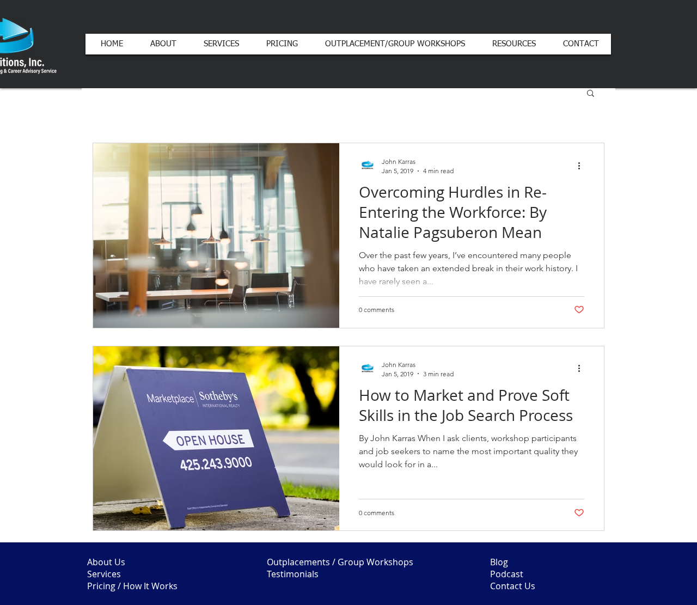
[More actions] (582, 165)
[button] (590, 94)
